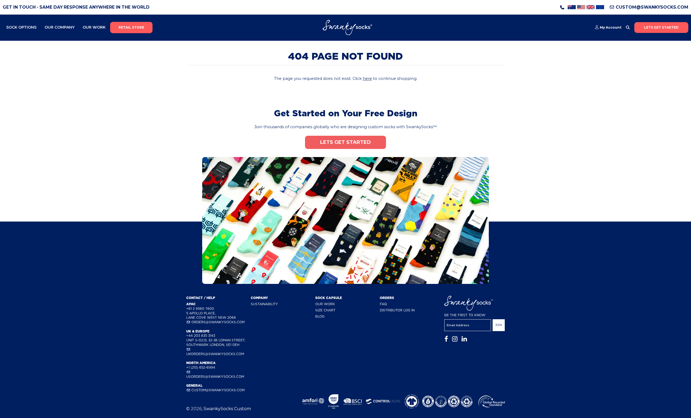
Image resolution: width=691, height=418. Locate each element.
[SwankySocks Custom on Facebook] (446, 339)
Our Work (94, 27)
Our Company (59, 27)
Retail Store (131, 27)
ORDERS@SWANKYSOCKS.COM (217, 322)
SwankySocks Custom (227, 408)
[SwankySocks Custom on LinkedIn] (464, 339)
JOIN (498, 325)
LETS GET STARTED (661, 27)
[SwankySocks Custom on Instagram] (455, 339)
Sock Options (21, 27)
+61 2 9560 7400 (200, 309)
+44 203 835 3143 (200, 336)
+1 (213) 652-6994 (200, 367)
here (367, 78)
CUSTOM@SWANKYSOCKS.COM (651, 7)
